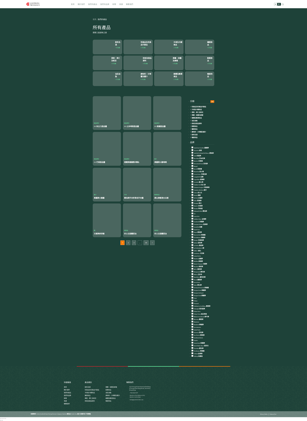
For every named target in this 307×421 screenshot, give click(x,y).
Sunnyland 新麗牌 (199, 343)
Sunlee (196, 340)
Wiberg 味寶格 (198, 356)
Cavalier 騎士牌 (198, 182)
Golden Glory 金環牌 (200, 219)
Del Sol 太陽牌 (198, 198)
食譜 (121, 4)
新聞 (114, 4)
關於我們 (81, 4)
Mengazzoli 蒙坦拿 (199, 272)
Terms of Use (273, 414)
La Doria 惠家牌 (198, 245)
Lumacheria (197, 256)
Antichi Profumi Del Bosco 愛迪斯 (204, 153)
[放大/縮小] (0, 418)
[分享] (3, 418)
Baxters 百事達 (198, 161)
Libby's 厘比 (197, 251)
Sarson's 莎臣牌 (198, 332)
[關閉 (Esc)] (5, 418)
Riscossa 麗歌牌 (198, 319)
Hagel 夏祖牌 (198, 232)
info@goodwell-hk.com (136, 400)
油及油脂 (194, 121)
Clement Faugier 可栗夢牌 (201, 187)
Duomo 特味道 (198, 208)
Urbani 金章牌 (198, 354)
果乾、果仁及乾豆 (197, 112)
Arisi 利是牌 (197, 156)
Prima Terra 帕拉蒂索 (200, 314)
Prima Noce (197, 311)
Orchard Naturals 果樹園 (201, 288)
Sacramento (197, 327)
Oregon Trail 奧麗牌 (200, 296)
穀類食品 (194, 126)
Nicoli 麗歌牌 (198, 280)
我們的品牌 (104, 4)
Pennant (196, 303)
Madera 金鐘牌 (198, 259)
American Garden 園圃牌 (201, 148)
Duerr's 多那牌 (198, 206)
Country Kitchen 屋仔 (200, 190)
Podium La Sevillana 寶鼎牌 (202, 306)
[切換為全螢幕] (2, 418)
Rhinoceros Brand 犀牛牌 (201, 317)
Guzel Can (197, 230)
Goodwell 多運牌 (199, 222)
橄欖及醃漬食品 (197, 118)
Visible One (74, 414)
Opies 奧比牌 (198, 285)
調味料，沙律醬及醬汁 (199, 132)
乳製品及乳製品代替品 (199, 107)
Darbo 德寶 (197, 195)
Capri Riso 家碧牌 (199, 179)
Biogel (195, 166)
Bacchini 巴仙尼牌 (199, 158)
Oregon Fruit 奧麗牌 (200, 290)
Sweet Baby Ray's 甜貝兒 (201, 346)
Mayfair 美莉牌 (198, 267)
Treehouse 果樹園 (199, 351)
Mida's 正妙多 (198, 274)
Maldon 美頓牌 (198, 261)
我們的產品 (92, 4)
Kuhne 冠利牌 (198, 243)
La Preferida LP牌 (199, 248)
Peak (195, 298)
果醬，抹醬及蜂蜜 (197, 115)
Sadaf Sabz (197, 330)
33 (146, 243)
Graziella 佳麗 (198, 227)
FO (194, 214)
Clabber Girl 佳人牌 (200, 185)
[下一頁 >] (2, 420)
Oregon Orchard (198, 293)
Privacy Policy (264, 414)
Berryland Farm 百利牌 (201, 164)
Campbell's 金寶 (198, 177)
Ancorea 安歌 (198, 150)
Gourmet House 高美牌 (201, 224)
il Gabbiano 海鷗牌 (199, 237)
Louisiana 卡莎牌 (199, 253)
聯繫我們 (129, 4)
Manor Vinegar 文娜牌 (200, 264)
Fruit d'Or (196, 216)
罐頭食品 (194, 129)
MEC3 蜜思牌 (198, 269)
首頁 (73, 4)
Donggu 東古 (198, 203)
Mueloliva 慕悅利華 (200, 277)
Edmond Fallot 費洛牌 (200, 211)
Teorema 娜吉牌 (198, 348)
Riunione (196, 322)
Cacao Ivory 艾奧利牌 (200, 174)
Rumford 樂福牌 (199, 325)
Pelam (195, 301)
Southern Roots (198, 338)
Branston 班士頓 (199, 172)
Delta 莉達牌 (197, 201)
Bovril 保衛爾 (198, 169)
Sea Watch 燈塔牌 (199, 335)
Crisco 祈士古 (198, 193)
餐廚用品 (194, 137)
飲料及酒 (194, 135)
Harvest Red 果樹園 (199, 235)
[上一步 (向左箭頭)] (0, 420)
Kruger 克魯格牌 (199, 240)
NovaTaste (197, 282)
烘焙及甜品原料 (197, 123)
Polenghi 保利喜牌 (199, 309)
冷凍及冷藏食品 (197, 109)
